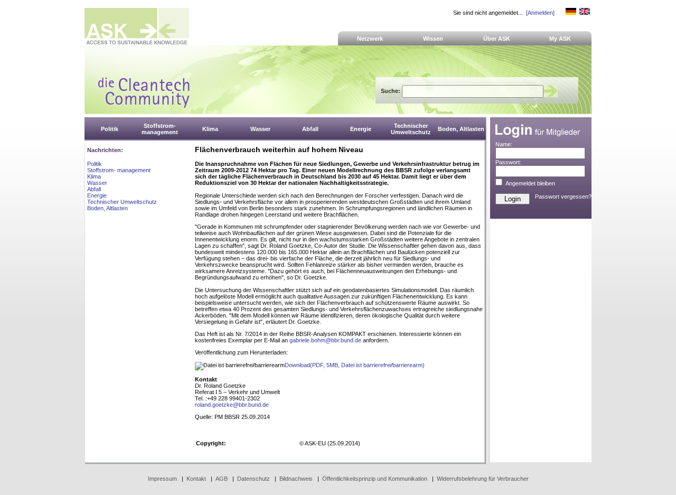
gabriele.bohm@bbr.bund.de (325, 340)
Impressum (162, 478)
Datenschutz (253, 478)
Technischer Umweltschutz (122, 202)
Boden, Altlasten (107, 208)
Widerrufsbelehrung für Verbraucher (483, 478)
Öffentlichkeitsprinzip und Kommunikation (374, 478)
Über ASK (496, 38)
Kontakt (196, 478)
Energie (97, 195)
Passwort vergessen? (563, 196)
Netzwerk (370, 38)
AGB (221, 478)
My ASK (560, 38)
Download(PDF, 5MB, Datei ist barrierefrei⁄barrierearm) (355, 365)
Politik (94, 164)
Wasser (97, 183)
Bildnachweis (296, 478)
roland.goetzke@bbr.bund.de (232, 404)
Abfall (94, 189)
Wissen (433, 38)
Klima (94, 176)
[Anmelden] (540, 13)
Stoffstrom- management (119, 170)
